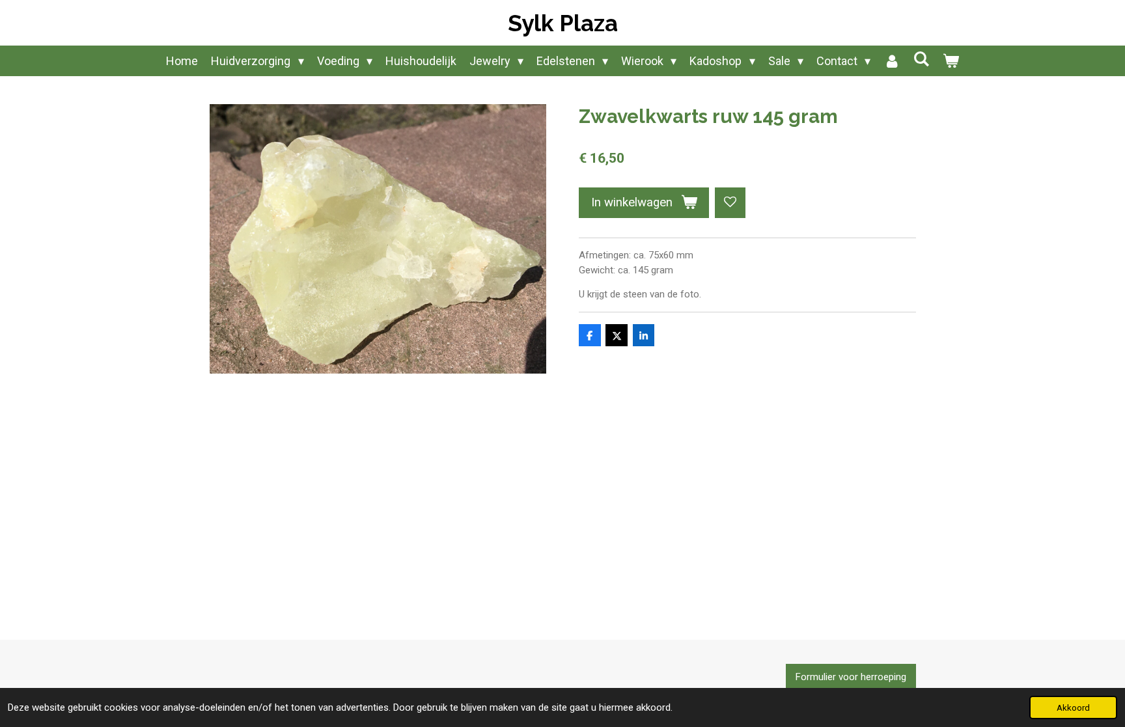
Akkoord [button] (1073, 707)
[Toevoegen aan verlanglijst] (730, 202)
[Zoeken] (921, 59)
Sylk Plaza (563, 23)
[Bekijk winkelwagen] (950, 61)
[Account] (891, 61)
